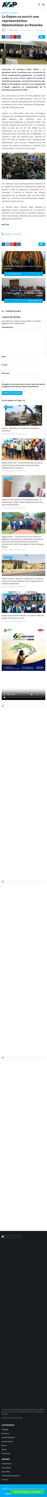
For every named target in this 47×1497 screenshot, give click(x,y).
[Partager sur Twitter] (7, 37)
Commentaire (7, 327)
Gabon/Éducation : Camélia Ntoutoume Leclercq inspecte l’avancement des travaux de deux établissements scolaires (22, 465)
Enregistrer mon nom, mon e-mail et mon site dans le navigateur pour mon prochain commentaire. (23, 385)
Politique (13, 12)
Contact (5, 1480)
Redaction (13, 30)
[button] (27, 1492)
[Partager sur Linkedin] (19, 37)
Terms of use (11, 1494)
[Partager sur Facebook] (3, 37)
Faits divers (6, 1454)
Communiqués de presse (11, 1476)
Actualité (5, 12)
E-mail (5, 365)
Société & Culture (8, 1438)
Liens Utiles (6, 1472)
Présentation (7, 1464)
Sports (4, 1446)
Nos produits (6, 1468)
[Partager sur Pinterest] (15, 37)
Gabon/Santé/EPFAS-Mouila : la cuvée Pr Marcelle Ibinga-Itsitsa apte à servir (23, 616)
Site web (5, 373)
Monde (4, 1450)
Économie (5, 1434)
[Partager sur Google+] (11, 37)
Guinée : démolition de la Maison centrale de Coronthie (20, 429)
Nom (4, 357)
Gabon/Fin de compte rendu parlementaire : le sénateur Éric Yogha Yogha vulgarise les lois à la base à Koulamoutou (22, 502)
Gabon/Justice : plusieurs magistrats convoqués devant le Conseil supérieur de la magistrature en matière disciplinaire (23, 581)
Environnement (7, 1442)
